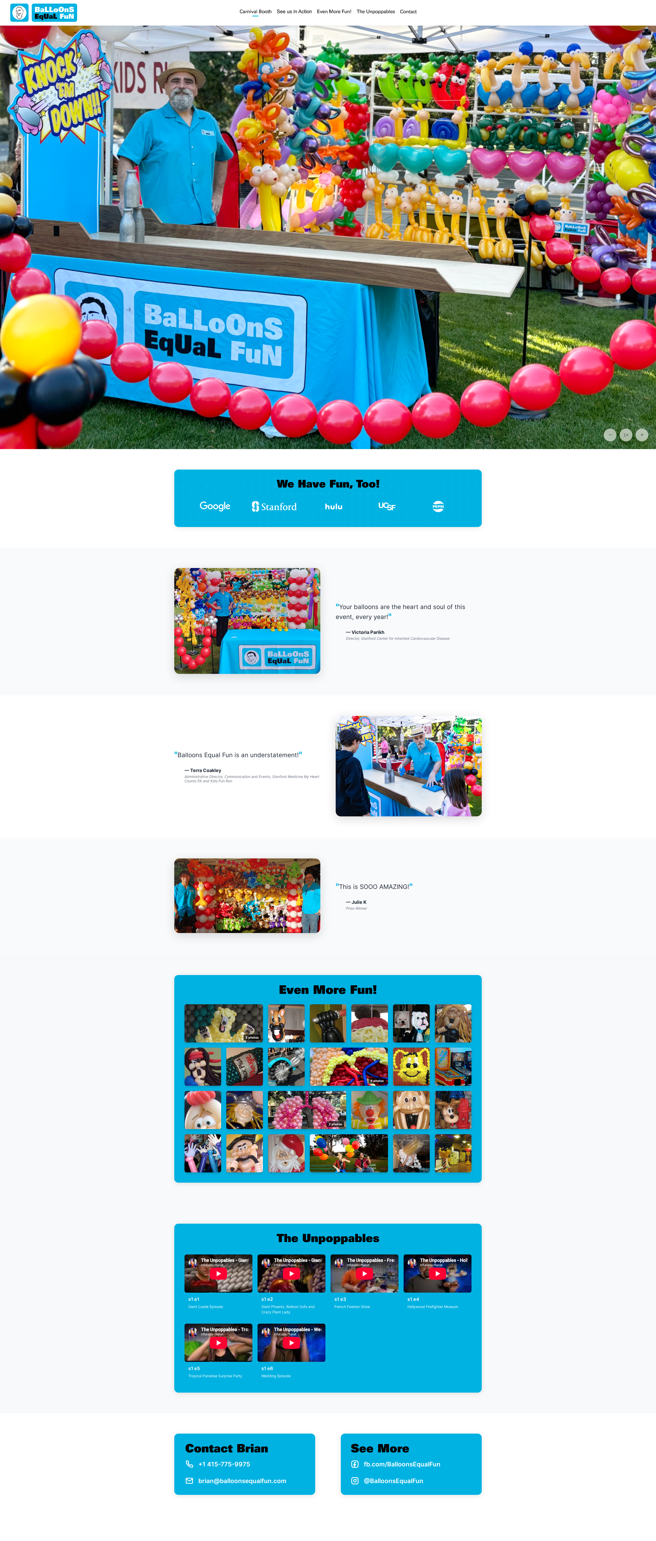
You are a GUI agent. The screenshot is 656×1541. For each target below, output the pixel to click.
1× (626, 435)
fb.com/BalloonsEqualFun (402, 1464)
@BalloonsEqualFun (393, 1481)
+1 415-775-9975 (224, 1464)
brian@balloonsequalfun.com (242, 1481)
